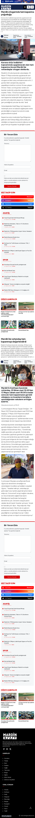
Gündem (6, 758)
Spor (5, 763)
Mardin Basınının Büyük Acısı (11, 238)
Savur (5, 808)
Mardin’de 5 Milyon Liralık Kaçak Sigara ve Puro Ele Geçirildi (18, 252)
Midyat (6, 801)
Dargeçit (6, 796)
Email (5, 170)
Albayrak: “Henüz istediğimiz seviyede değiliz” (17, 284)
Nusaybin (7, 804)
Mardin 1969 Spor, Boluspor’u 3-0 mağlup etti (16, 290)
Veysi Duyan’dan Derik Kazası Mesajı (14, 218)
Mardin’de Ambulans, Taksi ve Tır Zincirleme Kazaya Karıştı (16, 225)
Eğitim (6, 775)
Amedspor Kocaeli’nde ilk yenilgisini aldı (15, 265)
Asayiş (6, 760)
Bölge (6, 772)
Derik (5, 794)
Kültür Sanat (7, 777)
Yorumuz (6, 143)
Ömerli (6, 806)
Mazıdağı (6, 799)
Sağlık (6, 768)
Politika (6, 765)
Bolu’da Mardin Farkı (9, 271)
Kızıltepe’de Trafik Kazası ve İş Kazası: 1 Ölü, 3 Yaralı (16, 244)
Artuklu (6, 789)
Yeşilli (5, 811)
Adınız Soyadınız (9, 165)
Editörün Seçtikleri (9, 779)
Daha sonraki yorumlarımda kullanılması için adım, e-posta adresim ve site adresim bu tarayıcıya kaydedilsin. (16, 180)
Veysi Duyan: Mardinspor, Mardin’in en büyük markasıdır (16, 278)
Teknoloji (7, 770)
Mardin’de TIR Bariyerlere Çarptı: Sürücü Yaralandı (18, 232)
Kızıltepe (6, 792)
